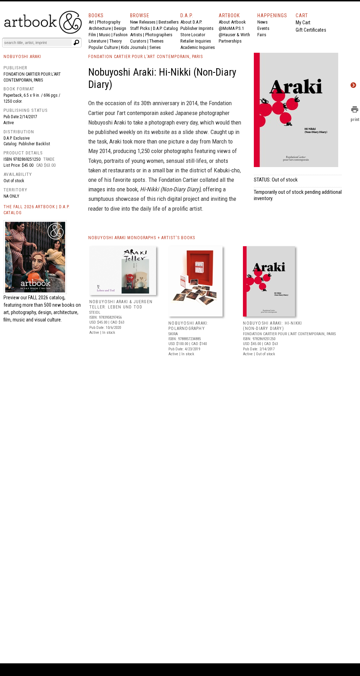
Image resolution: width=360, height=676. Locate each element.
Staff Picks (140, 28)
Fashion (121, 34)
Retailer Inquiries (195, 41)
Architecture (100, 28)
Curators (138, 41)
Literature (97, 41)
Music (104, 34)
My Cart (303, 22)
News (262, 22)
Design (120, 28)
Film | (94, 34)
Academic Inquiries (197, 47)
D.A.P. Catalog (165, 28)
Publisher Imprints (196, 28)
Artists (136, 34)
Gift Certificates (311, 30)
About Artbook (232, 22)
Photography (108, 22)
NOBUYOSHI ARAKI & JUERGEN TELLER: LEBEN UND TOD (121, 304)
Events (263, 28)
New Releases (142, 22)
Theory (115, 41)
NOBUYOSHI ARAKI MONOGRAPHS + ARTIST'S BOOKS (141, 237)
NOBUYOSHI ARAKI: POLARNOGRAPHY (188, 326)
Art (91, 22)
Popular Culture (103, 47)
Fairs (261, 34)
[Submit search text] (76, 42)
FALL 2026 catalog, (46, 297)
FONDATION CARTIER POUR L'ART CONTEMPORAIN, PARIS (145, 56)
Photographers (158, 34)
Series (155, 47)
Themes (156, 41)
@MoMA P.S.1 (231, 28)
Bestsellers (169, 22)
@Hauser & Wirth (234, 34)
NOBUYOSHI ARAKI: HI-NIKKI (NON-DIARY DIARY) (272, 326)
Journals (138, 47)
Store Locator (192, 34)
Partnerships (230, 41)
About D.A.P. (191, 22)
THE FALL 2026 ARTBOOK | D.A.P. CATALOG (37, 209)
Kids (125, 47)
